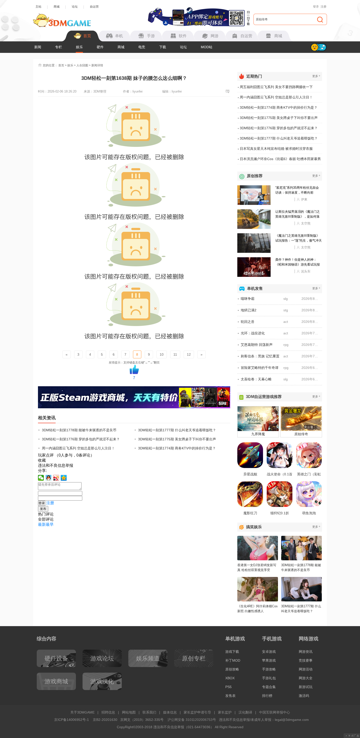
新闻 (37, 47)
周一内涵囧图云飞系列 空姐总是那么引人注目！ (78, 448)
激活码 (304, 696)
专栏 (58, 47)
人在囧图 (82, 65)
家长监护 (225, 712)
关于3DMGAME (82, 712)
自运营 (94, 6)
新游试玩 (305, 687)
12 (189, 354)
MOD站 (206, 47)
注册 (323, 6)
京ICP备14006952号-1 (71, 720)
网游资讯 (305, 652)
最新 (42, 524)
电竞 (141, 47)
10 (162, 354)
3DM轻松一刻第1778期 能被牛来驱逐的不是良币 (79, 430)
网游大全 (305, 678)
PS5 (228, 687)
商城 (57, 6)
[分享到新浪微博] (56, 478)
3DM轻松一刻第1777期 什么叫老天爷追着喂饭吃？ (177, 430)
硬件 (100, 47)
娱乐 (79, 47)
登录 (316, 6)
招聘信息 (108, 712)
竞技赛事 (305, 660)
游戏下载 (232, 652)
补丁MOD (232, 660)
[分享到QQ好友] (49, 478)
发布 (43, 509)
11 (175, 354)
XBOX (230, 678)
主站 (38, 6)
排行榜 (267, 696)
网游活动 (305, 669)
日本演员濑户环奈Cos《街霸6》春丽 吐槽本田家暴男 (280, 159)
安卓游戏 (269, 652)
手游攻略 (269, 669)
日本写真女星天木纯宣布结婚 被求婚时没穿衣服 (276, 149)
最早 (50, 524)
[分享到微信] (41, 478)
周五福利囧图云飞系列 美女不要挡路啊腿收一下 (276, 87)
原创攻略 (232, 669)
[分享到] (64, 478)
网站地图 (129, 712)
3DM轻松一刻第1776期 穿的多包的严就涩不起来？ (81, 439)
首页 (61, 65)
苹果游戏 (269, 660)
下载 (162, 47)
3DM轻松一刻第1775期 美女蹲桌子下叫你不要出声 (177, 439)
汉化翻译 (245, 712)
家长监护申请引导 (197, 712)
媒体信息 (170, 712)
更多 (316, 76)
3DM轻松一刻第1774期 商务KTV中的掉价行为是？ (177, 448)
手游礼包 (269, 678)
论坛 (75, 6)
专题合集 (269, 687)
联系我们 (149, 712)
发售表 (230, 696)
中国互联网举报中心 (274, 712)
